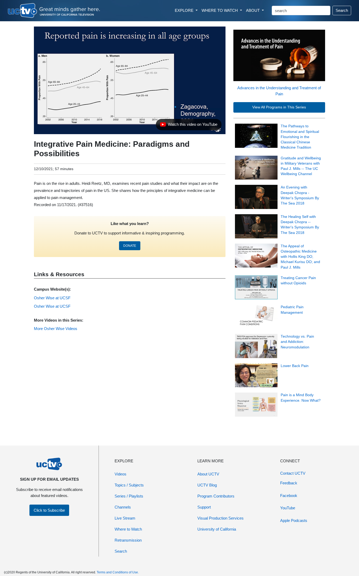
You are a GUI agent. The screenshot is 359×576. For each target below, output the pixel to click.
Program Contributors (215, 496)
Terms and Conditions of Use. (118, 572)
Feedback (288, 483)
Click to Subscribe (49, 510)
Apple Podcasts (293, 520)
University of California (216, 529)
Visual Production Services (220, 518)
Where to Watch (128, 529)
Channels (123, 507)
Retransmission (128, 540)
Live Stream (125, 518)
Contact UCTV (292, 473)
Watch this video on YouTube (188, 125)
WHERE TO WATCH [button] (220, 10)
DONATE (129, 246)
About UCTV (208, 474)
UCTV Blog (207, 485)
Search (342, 10)
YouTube (287, 508)
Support (204, 507)
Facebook (288, 495)
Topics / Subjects (129, 485)
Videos (120, 474)
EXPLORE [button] (184, 10)
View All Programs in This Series (279, 107)
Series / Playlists (129, 496)
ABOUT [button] (253, 10)
